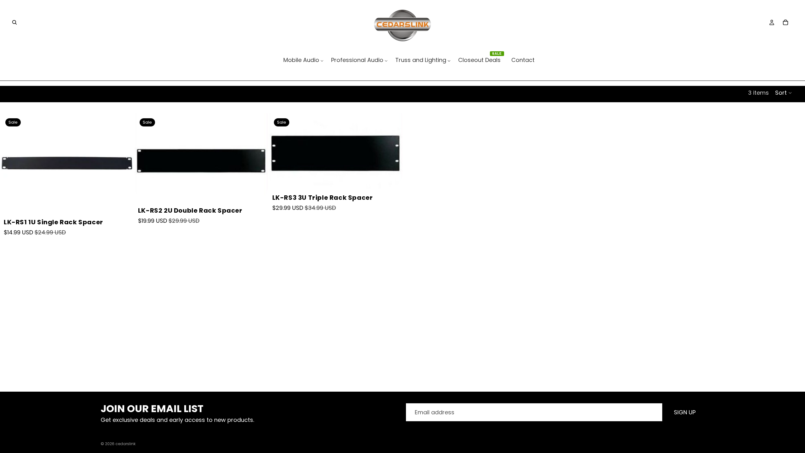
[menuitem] (303, 60)
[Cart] (785, 22)
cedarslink (125, 443)
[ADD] (122, 202)
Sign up (685, 412)
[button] (783, 93)
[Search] (14, 22)
